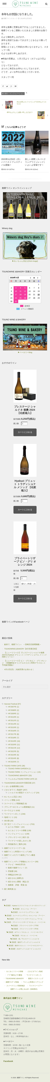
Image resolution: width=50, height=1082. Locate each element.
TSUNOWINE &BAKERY (15, 978)
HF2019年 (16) (14, 741)
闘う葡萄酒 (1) (10, 889)
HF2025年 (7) (13, 762)
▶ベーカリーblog (25, 352)
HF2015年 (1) (13, 727)
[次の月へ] (38, 277)
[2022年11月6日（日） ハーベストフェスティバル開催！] (13, 142)
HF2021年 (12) (14, 748)
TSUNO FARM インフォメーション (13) (24, 772)
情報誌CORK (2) (14, 875)
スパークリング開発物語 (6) (15, 803)
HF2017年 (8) (13, 734)
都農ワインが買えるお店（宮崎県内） (24, 989)
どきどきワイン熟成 (34, 971)
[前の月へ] (29, 277)
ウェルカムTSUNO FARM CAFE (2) (22, 779)
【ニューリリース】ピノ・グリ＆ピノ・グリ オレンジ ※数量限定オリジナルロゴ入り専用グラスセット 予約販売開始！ (24, 663)
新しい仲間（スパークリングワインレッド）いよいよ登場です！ (35, 162)
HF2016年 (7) (13, 731)
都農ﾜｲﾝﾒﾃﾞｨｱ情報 (12, 982)
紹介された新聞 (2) (15, 878)
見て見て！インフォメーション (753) (19, 824)
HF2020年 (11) (14, 745)
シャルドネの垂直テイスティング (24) (23, 793)
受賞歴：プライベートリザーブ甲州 (25, 929)
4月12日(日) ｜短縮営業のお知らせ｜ (19, 669)
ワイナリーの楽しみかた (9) (19, 841)
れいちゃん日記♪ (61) (13, 797)
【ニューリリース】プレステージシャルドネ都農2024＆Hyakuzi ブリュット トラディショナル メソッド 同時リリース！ (25, 655)
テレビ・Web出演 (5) (16, 864)
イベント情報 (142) (12, 800)
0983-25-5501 (14, 1022)
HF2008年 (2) (13, 710)
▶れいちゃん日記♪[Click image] (25, 261)
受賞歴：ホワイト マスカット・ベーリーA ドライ (25, 932)
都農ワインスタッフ (10, 18)
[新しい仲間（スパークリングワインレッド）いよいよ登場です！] (37, 142)
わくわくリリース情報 (14, 971)
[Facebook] (3, 86)
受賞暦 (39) (12, 871)
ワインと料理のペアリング (33, 982)
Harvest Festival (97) (12, 704)
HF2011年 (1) (13, 720)
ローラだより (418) (12, 810)
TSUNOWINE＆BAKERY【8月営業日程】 (21, 649)
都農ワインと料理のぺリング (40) (18, 852)
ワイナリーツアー (35, 986)
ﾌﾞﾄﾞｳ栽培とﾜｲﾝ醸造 (14, 975)
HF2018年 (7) (13, 738)
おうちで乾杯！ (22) (16, 827)
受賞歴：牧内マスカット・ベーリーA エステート (26, 945)
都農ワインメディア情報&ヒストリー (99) (21, 862)
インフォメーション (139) (18, 834)
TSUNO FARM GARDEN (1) (19, 768)
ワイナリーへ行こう (34, 975)
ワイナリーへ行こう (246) (14, 814)
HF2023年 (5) (13, 755)
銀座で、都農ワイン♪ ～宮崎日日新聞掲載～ (22, 644)
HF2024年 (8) (13, 758)
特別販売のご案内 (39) (17, 844)
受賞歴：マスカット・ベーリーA (25, 935)
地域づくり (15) (10, 817)
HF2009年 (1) (13, 713)
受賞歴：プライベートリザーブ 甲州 (25, 925)
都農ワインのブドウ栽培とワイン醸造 (19, 855)
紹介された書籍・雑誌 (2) (18, 882)
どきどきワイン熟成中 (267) (15, 790)
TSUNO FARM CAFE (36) (14, 766)
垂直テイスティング (35, 978)
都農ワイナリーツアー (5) (14, 848)
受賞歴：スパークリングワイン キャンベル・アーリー (26, 915)
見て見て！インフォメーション (13, 93)
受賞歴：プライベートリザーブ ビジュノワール (25, 919)
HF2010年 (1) (13, 717)
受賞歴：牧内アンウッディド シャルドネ (26, 942)
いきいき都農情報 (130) (13, 786)
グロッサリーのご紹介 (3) (18, 837)
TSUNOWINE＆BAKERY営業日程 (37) (19, 783)
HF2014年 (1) (13, 724)
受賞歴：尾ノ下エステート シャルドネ (25, 939)
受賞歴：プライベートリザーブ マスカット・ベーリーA (25, 922)
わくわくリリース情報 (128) (19, 830)
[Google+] (11, 86)
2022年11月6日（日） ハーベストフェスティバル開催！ (12, 162)
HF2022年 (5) (13, 751)
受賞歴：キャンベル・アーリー (26, 909)
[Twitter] (7, 86)
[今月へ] (34, 277)
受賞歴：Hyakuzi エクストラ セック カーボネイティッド (26, 905)
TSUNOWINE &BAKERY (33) (20, 775)
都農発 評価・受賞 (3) (17, 885)
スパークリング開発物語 (16, 986)
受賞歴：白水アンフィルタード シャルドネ (26, 949)
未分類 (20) (8, 821)
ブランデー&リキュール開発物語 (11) (19, 807)
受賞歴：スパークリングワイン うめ (25, 912)
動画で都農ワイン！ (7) (17, 868)
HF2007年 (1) (13, 707)
